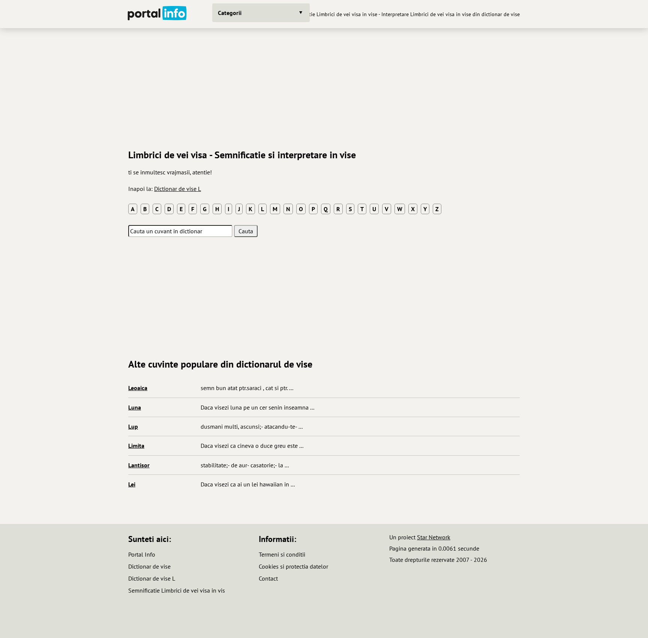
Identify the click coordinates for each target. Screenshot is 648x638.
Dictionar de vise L (177, 188)
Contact (268, 578)
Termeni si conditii (282, 554)
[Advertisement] (324, 85)
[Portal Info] (157, 14)
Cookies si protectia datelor (293, 566)
